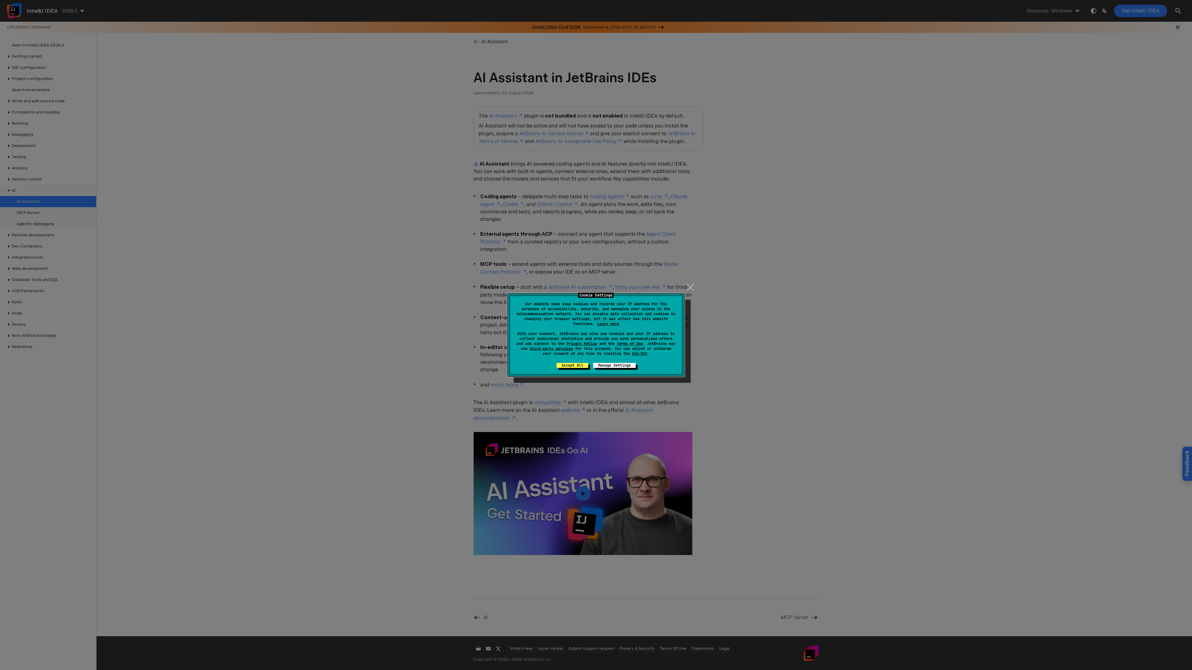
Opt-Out (639, 353)
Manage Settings (614, 365)
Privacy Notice (582, 343)
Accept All (572, 365)
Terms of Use (630, 343)
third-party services (551, 348)
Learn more (608, 323)
